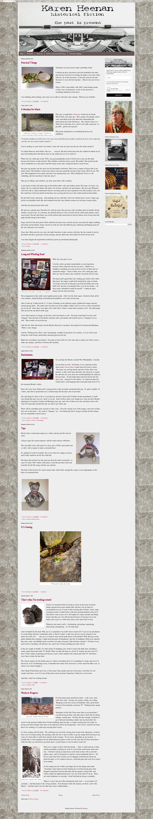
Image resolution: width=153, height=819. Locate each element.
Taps (23, 428)
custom (33, 420)
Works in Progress (29, 692)
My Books (30, 54)
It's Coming (26, 527)
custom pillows (69, 367)
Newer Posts (25, 795)
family (28, 246)
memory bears (35, 519)
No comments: (44, 790)
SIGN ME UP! (118, 95)
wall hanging (40, 420)
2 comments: (44, 418)
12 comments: (44, 101)
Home (61, 795)
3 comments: (44, 244)
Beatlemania (27, 354)
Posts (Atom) (34, 799)
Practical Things (29, 62)
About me (40, 54)
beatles (28, 420)
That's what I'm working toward (36, 599)
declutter (28, 685)
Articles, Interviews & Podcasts (56, 54)
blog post (77, 114)
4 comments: (44, 347)
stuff (33, 685)
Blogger (85, 808)
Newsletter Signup (75, 54)
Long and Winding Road (32, 254)
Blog (21, 54)
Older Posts (96, 795)
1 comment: (43, 592)
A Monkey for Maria (30, 109)
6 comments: (44, 517)
